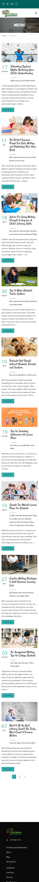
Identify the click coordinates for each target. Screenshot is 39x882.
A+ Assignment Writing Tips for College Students (23, 653)
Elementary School (25, 157)
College (15, 663)
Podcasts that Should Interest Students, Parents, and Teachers (22, 364)
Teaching (12, 525)
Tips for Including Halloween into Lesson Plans (22, 434)
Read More (9, 110)
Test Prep (31, 663)
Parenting (11, 161)
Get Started (10, 862)
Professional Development (26, 234)
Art (10, 516)
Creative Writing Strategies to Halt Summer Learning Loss (23, 582)
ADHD (12, 81)
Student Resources (22, 375)
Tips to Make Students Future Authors (21, 292)
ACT (12, 663)
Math (25, 445)
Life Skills (32, 157)
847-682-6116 (15, 840)
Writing (35, 234)
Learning (11, 234)
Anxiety (17, 81)
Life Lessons (21, 519)
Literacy (17, 234)
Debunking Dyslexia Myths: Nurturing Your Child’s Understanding (22, 70)
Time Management (19, 525)
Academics (10, 868)
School (32, 445)
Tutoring (27, 525)
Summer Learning (19, 161)
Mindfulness (28, 519)
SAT (19, 663)
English (35, 516)
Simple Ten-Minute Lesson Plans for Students (23, 506)
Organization (13, 522)
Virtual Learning (32, 375)
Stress (32, 522)
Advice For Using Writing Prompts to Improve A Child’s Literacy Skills (22, 220)
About (8, 852)
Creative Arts (16, 157)
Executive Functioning (28, 593)
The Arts (9, 877)
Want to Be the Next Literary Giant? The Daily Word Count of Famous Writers (22, 730)
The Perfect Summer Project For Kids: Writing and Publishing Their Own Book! (22, 145)
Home (4, 35)
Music (28, 445)
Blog (10, 157)
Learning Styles (13, 305)
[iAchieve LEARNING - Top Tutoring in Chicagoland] (9, 13)
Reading (33, 81)
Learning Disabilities (25, 81)
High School (33, 231)
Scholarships (24, 663)
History (15, 445)
